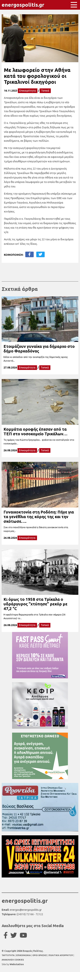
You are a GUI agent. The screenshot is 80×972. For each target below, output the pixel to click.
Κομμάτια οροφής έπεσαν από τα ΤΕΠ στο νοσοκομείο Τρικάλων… (35, 431)
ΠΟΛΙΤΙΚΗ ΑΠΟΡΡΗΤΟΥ (61, 955)
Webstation (17, 964)
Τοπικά (45, 90)
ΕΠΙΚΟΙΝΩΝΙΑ (23, 955)
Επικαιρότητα (27, 90)
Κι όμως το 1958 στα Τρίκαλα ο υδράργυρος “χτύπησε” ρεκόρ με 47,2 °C (35, 604)
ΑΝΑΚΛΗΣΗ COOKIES (13, 960)
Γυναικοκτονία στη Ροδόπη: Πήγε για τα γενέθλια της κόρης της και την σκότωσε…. (39, 517)
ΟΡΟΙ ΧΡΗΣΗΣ (39, 955)
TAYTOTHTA (8, 955)
